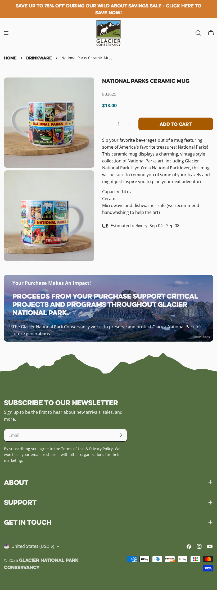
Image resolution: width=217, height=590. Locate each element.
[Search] (198, 33)
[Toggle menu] (6, 33)
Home (10, 58)
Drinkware (39, 58)
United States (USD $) (32, 546)
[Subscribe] (120, 435)
